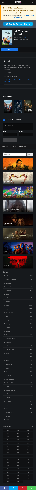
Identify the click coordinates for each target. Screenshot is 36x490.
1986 (18, 472)
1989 (18, 469)
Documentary (9, 312)
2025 (18, 430)
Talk (7, 394)
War (7, 408)
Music (7, 353)
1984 (8, 475)
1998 (18, 459)
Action (7, 276)
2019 (18, 436)
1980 (18, 478)
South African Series (11, 390)
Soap (7, 386)
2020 (8, 436)
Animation (8, 290)
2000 (28, 456)
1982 (28, 475)
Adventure (9, 283)
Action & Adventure (11, 279)
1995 (18, 462)
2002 (8, 456)
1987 (8, 472)
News (7, 360)
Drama (16, 39)
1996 (8, 462)
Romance (8, 372)
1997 (28, 459)
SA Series (8, 375)
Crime (7, 309)
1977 (18, 482)
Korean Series (24, 39)
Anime (7, 294)
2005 (8, 452)
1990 (8, 469)
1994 (28, 462)
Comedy (8, 305)
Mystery (8, 357)
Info (9, 50)
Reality (7, 368)
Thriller (8, 397)
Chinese (8, 301)
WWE (7, 420)
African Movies (10, 287)
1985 (28, 472)
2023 (8, 433)
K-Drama (8, 342)
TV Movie (8, 401)
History (8, 331)
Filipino (8, 327)
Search (5, 152)
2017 (8, 440)
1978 (8, 482)
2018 (28, 436)
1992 (18, 465)
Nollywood (9, 364)
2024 (28, 430)
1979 (28, 478)
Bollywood (9, 298)
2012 (28, 443)
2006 (28, 449)
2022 (18, 433)
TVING (24, 37)
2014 (8, 443)
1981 (8, 478)
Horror (8, 335)
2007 (18, 449)
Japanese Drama (10, 338)
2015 (28, 440)
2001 (18, 456)
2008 (8, 449)
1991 (28, 465)
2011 (8, 446)
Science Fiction (10, 383)
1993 (8, 465)
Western (8, 416)
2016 (18, 440)
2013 (18, 443)
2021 (28, 433)
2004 (18, 452)
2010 (18, 446)
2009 (28, 446)
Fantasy (8, 324)
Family (7, 320)
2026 (8, 430)
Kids (7, 346)
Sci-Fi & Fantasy (10, 379)
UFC (7, 405)
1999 (8, 459)
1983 (18, 475)
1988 (28, 469)
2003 (28, 452)
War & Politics (9, 412)
